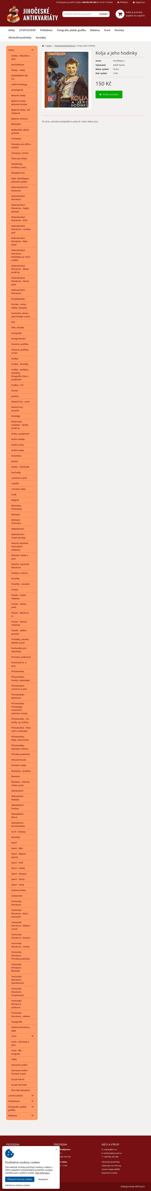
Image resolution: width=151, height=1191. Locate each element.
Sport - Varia (17, 884)
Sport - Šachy (18, 879)
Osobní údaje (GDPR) (111, 1169)
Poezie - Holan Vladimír (18, 597)
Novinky (119, 30)
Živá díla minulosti (20, 1090)
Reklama (95, 30)
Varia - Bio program (16, 1052)
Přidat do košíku (111, 94)
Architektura (17, 64)
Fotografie (16, 333)
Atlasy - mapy (18, 70)
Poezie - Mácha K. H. (20, 614)
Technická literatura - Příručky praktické (20, 955)
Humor (14, 390)
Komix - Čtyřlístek (20, 466)
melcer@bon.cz (110, 1149)
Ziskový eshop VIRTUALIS (133, 1186)
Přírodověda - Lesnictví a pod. (19, 687)
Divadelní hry (18, 172)
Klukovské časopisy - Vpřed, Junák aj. (20, 425)
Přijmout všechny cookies (19, 1179)
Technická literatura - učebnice (16, 1004)
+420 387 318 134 (63, 1156)
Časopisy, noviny (19, 153)
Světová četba (18, 890)
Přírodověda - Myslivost (18, 696)
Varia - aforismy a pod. (20, 1043)
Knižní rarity (17, 444)
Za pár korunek (19, 1084)
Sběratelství (17, 790)
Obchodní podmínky (19, 37)
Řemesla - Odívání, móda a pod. (20, 783)
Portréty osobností (21, 657)
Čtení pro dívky (19, 158)
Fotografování (18, 338)
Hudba (14, 358)
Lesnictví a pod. (19, 478)
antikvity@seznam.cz (113, 1153)
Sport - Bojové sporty (18, 855)
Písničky (15, 578)
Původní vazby (18, 765)
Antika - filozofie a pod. (20, 57)
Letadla (15, 483)
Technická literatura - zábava (20, 1014)
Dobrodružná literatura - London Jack (21, 229)
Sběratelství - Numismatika (18, 824)
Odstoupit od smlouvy (111, 1165)
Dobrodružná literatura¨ (18, 292)
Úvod (107, 30)
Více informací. (42, 1172)
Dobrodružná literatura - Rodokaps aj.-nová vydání (20, 255)
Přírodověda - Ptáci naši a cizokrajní (21, 729)
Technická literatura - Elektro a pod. (20, 925)
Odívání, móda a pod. (19, 557)
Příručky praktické (20, 754)
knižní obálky (18, 439)
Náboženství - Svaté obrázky (18, 536)
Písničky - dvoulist (20, 584)
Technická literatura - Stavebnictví (17, 980)
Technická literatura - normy (20, 945)
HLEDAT (103, 14)
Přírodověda (17, 671)
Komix (14, 461)
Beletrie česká (18, 95)
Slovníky (15, 837)
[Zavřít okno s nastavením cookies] (56, 1150)
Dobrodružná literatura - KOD (19, 219)
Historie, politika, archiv (20, 351)
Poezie (14, 589)
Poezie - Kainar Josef (18, 606)
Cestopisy (16, 138)
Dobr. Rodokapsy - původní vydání (20, 180)
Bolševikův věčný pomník (20, 131)
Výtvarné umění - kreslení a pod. (20, 1072)
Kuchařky (16, 472)
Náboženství (17, 528)
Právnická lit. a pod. (18, 664)
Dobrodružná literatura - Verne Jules (20, 281)
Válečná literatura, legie (20, 1029)
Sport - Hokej (18, 868)
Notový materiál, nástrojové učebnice (19, 546)
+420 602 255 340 (111, 1156)
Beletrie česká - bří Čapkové (20, 111)
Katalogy (15, 416)
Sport (14, 842)
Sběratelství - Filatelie (18, 798)
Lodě (13, 494)
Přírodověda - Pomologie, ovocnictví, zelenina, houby (19, 708)
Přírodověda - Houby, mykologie (20, 678)
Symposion (17, 895)
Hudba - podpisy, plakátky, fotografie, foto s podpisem (20, 374)
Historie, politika (19, 344)
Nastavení (43, 1179)
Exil (13, 322)
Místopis (15, 514)
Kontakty (41, 37)
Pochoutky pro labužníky (18, 650)
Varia (14, 1036)
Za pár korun (17, 1079)
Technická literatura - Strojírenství (17, 992)
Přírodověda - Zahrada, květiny (19, 747)
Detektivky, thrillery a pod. (18, 166)
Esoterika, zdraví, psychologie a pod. (20, 315)
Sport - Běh (17, 848)
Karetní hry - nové (20, 401)
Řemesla (15, 776)
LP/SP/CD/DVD (27, 30)
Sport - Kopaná (19, 873)
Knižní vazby (17, 450)
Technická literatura (16, 903)
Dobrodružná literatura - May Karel (19, 241)
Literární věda (18, 489)
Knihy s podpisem (20, 433)
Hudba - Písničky (19, 364)
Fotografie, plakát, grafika (71, 30)
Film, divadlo (17, 327)
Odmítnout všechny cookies (17, 1185)
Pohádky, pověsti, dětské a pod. (20, 641)
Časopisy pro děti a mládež (21, 146)
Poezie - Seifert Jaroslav (19, 632)
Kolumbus (16, 455)
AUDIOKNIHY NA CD (19, 77)
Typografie (16, 1021)
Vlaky (14, 1059)
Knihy (11, 30)
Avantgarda (17, 89)
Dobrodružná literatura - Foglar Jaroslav (20, 208)
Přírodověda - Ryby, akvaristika (20, 738)
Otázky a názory (19, 573)
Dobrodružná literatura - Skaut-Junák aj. (20, 269)
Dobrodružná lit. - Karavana (20, 189)
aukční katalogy (19, 84)
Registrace (140, 2)
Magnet (15, 500)
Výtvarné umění (19, 1065)
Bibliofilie (16, 124)
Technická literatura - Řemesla (16, 967)
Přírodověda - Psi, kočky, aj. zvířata (20, 720)
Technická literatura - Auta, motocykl (19, 913)
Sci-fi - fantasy (18, 831)
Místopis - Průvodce (16, 522)
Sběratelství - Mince (18, 816)
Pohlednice (46, 30)
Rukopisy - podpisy (21, 770)
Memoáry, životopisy (16, 507)
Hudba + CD (17, 385)
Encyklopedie (18, 298)
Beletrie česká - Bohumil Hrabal (19, 103)
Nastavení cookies (110, 1172)
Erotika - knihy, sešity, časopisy (19, 306)
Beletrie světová (19, 118)
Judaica (15, 396)
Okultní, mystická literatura (20, 566)
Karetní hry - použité (17, 409)
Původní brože (18, 759)
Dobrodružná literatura (18, 198)
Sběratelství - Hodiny (18, 807)
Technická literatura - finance (20, 936)
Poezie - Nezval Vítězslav (19, 623)
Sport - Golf (17, 862)
